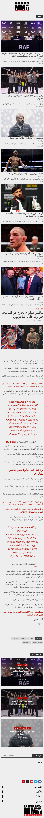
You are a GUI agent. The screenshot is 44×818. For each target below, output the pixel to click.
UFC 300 (25, 638)
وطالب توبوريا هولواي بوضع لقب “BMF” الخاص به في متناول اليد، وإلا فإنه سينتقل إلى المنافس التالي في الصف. (22, 384)
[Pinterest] (23, 781)
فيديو (39, 801)
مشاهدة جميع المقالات (8, 755)
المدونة (38, 786)
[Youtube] (31, 781)
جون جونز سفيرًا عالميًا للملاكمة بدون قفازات (22, 732)
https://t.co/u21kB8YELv (22, 556)
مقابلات (38, 796)
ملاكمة (19, 665)
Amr (28, 320)
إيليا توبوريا (16, 638)
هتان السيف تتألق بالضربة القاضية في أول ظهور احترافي (22, 702)
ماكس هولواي (37, 642)
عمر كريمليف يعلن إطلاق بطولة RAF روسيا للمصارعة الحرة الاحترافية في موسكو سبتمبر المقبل (22, 672)
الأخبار (38, 309)
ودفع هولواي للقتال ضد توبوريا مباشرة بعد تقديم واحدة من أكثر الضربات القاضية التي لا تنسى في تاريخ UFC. (23, 502)
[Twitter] (36, 781)
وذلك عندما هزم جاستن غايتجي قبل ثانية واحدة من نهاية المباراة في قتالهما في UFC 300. (24, 510)
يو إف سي (26, 642)
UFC (41, 309)
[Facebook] (40, 781)
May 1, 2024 (11, 442)
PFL (26, 698)
